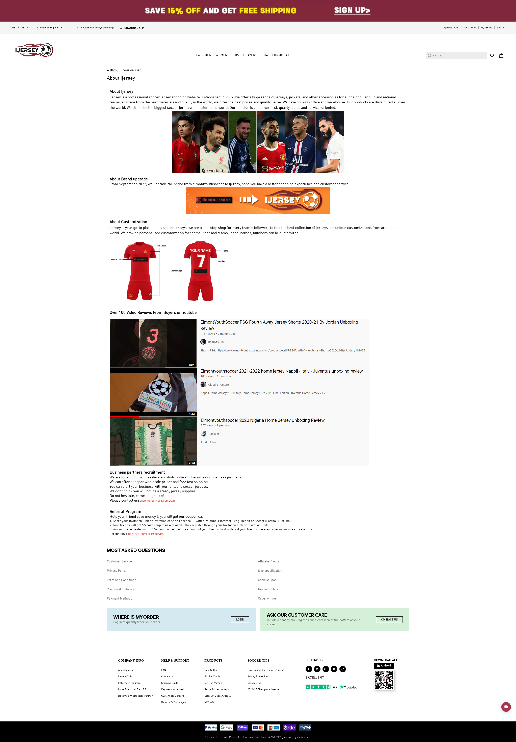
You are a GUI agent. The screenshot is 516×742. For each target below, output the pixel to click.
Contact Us (167, 676)
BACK (112, 70)
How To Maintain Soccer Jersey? (266, 670)
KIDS (235, 55)
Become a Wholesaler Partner (135, 696)
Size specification (270, 571)
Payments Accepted (172, 689)
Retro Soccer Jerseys (216, 689)
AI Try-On (209, 702)
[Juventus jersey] (240, 392)
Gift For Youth (212, 676)
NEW (197, 55)
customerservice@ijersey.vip (158, 500)
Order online (267, 598)
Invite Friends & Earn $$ (132, 689)
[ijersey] (34, 50)
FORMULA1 (281, 55)
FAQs (164, 670)
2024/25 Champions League (263, 689)
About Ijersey (125, 670)
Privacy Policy (116, 571)
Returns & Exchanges (173, 702)
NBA (264, 55)
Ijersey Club (451, 27)
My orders (486, 27)
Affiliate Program (270, 561)
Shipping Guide (169, 683)
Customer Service (119, 561)
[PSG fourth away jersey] (239, 343)
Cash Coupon (267, 580)
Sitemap (209, 737)
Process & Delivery (120, 589)
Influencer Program (129, 683)
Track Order (469, 27)
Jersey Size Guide (258, 676)
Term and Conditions (121, 580)
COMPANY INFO (132, 70)
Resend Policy (268, 589)
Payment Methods (119, 598)
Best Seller (210, 670)
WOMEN (222, 55)
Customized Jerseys (172, 696)
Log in (500, 27)
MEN (208, 55)
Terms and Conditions (254, 737)
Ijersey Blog (254, 683)
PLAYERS (250, 55)
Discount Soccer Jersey (217, 696)
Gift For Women (213, 683)
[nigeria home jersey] (239, 441)
